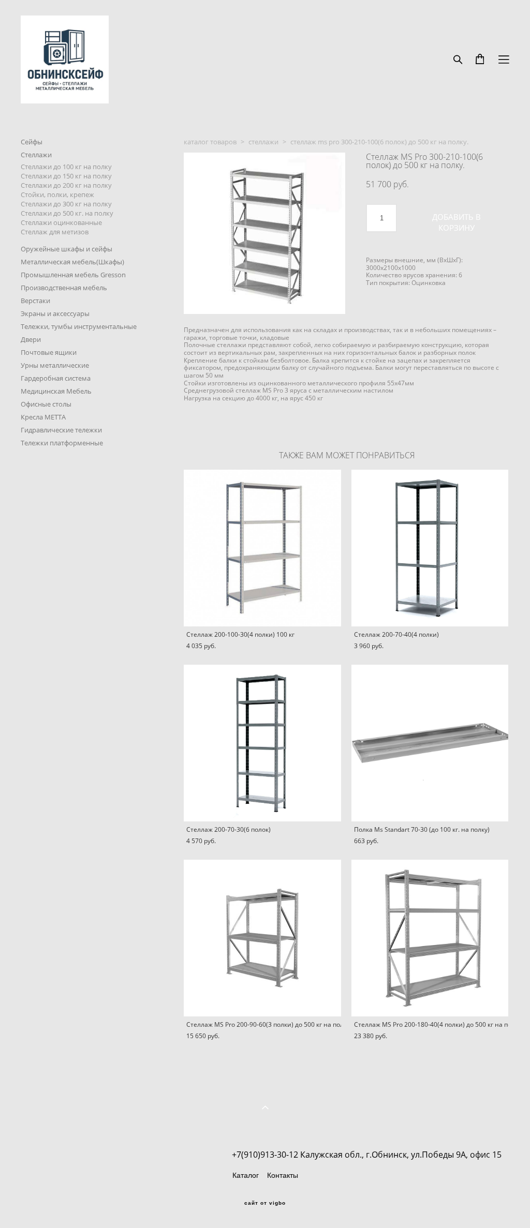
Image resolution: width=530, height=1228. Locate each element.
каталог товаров (210, 141)
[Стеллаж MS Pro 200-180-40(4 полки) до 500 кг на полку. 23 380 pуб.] (430, 938)
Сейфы (31, 141)
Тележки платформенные (62, 442)
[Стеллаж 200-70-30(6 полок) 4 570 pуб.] (262, 743)
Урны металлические (55, 365)
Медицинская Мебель (56, 391)
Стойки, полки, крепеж (57, 194)
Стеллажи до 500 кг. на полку (67, 213)
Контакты (282, 1175)
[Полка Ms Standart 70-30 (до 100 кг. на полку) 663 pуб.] (430, 743)
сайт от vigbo (265, 1203)
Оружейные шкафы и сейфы (66, 248)
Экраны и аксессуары (55, 313)
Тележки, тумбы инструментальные (79, 326)
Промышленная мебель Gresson (73, 274)
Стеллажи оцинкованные (61, 222)
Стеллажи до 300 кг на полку (66, 203)
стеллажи (263, 141)
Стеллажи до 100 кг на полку (66, 166)
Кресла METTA (43, 417)
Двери (31, 339)
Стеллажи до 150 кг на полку (66, 176)
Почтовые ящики (49, 352)
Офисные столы (46, 404)
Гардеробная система (56, 378)
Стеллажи (36, 154)
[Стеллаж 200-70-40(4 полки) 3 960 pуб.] (430, 548)
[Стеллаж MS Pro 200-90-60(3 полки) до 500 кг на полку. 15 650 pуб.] (262, 938)
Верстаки (35, 300)
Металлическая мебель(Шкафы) (72, 261)
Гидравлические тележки (61, 430)
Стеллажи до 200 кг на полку (66, 185)
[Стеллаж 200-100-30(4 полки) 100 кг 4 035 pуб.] (262, 548)
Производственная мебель (64, 287)
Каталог (245, 1175)
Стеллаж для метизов (55, 231)
